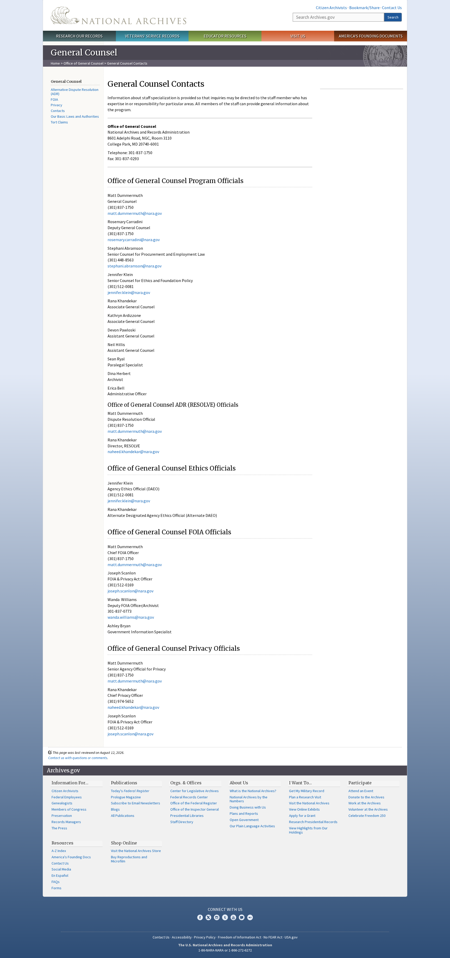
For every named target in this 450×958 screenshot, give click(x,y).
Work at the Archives (364, 803)
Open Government (244, 819)
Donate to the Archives (366, 797)
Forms (56, 888)
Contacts (58, 110)
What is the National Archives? (253, 790)
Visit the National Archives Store (136, 850)
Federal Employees (67, 797)
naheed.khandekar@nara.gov (133, 451)
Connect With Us (225, 909)
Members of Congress (69, 809)
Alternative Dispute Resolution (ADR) (74, 91)
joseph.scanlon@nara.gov (130, 590)
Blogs (115, 809)
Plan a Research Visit (305, 797)
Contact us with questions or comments (77, 757)
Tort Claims (59, 122)
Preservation (62, 815)
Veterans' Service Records (152, 36)
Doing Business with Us (248, 807)
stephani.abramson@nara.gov (134, 265)
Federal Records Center (189, 797)
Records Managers (66, 821)
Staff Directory (181, 821)
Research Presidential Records (313, 821)
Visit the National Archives (309, 803)
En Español (60, 875)
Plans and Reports (244, 813)
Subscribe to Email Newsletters (135, 803)
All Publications (122, 815)
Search (393, 17)
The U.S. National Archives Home (118, 15)
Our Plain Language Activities (252, 826)
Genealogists (62, 803)
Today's (130, 790)
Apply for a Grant (302, 815)
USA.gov (291, 937)
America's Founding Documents (371, 36)
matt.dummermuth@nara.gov (135, 213)
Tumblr (225, 917)
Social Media (61, 869)
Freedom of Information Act (239, 937)
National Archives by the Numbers (248, 799)
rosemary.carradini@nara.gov (134, 239)
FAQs (56, 881)
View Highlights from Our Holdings (308, 830)
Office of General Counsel (83, 63)
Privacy (56, 105)
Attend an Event (360, 790)
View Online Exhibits (304, 809)
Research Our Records (79, 36)
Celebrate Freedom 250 (366, 815)
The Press (59, 828)
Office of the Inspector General (194, 809)
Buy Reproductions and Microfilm (129, 859)
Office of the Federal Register (193, 803)
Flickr (250, 917)
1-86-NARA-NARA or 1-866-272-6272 (225, 950)
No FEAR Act (273, 937)
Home (55, 63)
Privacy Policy (205, 937)
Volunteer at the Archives (368, 809)
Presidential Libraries (187, 815)
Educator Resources (225, 36)
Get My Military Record (306, 790)
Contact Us (392, 7)
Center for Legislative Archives (194, 790)
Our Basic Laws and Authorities (75, 116)
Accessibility (182, 937)
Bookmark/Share (364, 7)
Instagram (217, 917)
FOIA (54, 99)
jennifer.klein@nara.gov (129, 292)
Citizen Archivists (331, 7)
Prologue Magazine (126, 797)
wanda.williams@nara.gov (131, 617)
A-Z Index (59, 850)
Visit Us (297, 36)
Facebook (200, 917)
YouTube (233, 917)
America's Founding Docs (71, 857)
